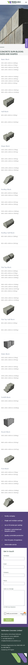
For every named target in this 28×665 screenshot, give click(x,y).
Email (8, 564)
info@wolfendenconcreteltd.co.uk (11, 641)
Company (9, 572)
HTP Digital (11, 649)
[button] (26, 2)
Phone (8, 580)
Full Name (9, 555)
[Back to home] (14, 2)
